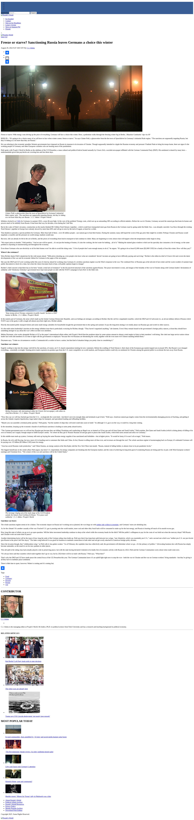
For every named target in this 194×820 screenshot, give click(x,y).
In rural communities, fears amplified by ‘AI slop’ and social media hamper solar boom (36, 737)
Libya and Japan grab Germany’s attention (20, 767)
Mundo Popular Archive (14, 808)
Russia (7, 583)
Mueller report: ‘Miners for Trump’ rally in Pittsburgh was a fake (28, 796)
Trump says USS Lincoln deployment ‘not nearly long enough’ (27, 716)
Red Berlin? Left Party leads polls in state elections (23, 661)
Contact (8, 21)
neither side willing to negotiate (107, 525)
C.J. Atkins (31, 48)
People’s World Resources (14, 804)
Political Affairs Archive (13, 802)
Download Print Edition (13, 810)
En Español (9, 19)
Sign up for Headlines (13, 23)
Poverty (8, 580)
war (6, 585)
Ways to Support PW (12, 27)
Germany (8, 578)
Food (7, 576)
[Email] (99, 58)
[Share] (99, 52)
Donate (8, 29)
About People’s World (13, 800)
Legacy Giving (10, 25)
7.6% (18, 221)
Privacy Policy (10, 806)
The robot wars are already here (16, 689)
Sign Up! (4, 37)
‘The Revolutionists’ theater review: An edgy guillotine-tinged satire (29, 752)
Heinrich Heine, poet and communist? (18, 781)
